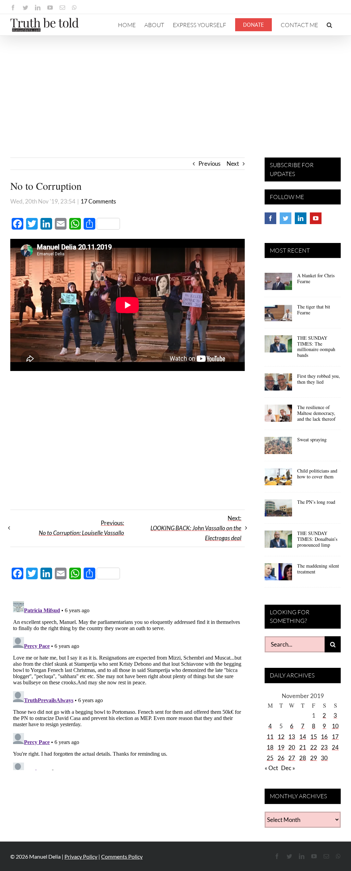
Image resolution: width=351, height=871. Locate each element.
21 (302, 747)
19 (281, 747)
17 (335, 736)
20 (291, 747)
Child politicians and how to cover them (317, 473)
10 (335, 726)
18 (270, 747)
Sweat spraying (312, 439)
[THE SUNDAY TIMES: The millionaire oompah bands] (278, 346)
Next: (195, 528)
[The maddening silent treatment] (278, 574)
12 (281, 736)
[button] (329, 25)
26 (281, 758)
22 (313, 747)
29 (313, 758)
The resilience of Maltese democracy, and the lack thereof (316, 413)
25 (270, 758)
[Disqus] (127, 684)
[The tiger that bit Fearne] (278, 315)
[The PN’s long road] (278, 510)
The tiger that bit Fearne (313, 309)
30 (324, 758)
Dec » (288, 767)
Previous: (81, 527)
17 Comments (98, 201)
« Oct (271, 767)
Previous (209, 163)
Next (233, 163)
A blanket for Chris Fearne (316, 278)
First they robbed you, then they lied (318, 379)
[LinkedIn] (300, 218)
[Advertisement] (175, 87)
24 (335, 747)
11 (270, 736)
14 (302, 736)
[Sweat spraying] (278, 448)
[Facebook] (270, 218)
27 (291, 758)
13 (291, 736)
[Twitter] (285, 218)
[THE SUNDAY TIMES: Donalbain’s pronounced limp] (278, 542)
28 (302, 758)
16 (324, 736)
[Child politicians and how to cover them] (278, 479)
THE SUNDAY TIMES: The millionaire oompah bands (316, 346)
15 (313, 736)
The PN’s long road (316, 502)
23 (324, 747)
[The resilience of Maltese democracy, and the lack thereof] (278, 416)
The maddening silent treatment (318, 568)
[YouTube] (316, 218)
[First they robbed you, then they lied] (278, 384)
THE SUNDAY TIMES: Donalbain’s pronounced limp (317, 539)
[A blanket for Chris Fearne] (278, 284)
